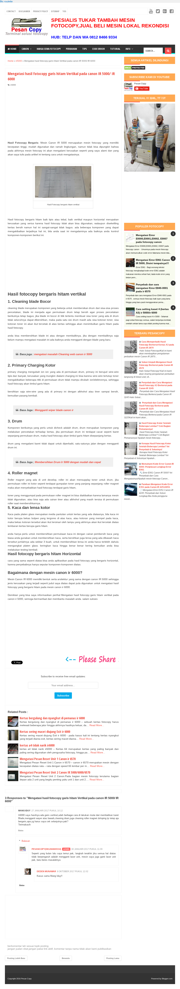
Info (128, 48)
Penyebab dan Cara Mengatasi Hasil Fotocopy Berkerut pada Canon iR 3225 (156, 406)
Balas (20, 830)
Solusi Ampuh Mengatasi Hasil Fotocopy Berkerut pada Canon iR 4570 (156, 365)
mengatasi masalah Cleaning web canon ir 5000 (63, 354)
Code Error (98, 48)
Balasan (26, 840)
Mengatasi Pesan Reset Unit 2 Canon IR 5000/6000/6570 (55, 772)
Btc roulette (6, 1)
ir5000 (13, 85)
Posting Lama (112, 958)
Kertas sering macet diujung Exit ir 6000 (45, 731)
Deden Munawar (46, 871)
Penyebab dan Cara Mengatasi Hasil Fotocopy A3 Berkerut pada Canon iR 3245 (155, 385)
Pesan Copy (26, 979)
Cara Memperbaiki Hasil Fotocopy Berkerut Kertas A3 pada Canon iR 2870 (156, 345)
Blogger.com (167, 979)
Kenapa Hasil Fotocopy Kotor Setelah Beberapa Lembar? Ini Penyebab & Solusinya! (155, 446)
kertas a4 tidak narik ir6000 (37, 745)
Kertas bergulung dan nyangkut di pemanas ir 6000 (52, 718)
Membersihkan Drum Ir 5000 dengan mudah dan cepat (68, 462)
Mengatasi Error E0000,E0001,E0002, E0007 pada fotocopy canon (152, 238)
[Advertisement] (63, 112)
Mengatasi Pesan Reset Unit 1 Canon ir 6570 (48, 759)
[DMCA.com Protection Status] (134, 69)
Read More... (96, 725)
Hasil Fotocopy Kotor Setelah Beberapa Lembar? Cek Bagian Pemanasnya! (155, 426)
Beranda (66, 958)
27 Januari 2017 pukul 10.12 (47, 810)
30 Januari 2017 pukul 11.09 (86, 849)
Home (13, 48)
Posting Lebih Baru (16, 958)
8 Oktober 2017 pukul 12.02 (72, 871)
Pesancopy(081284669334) (46, 849)
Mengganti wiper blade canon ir (54, 410)
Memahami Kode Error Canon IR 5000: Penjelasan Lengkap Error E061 (156, 467)
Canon (25, 48)
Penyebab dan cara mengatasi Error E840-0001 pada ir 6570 (152, 288)
